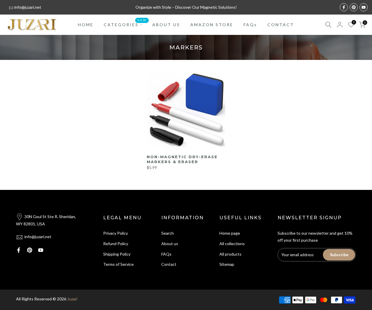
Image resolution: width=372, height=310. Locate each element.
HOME (86, 24)
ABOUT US (166, 24)
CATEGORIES (125, 24)
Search (167, 233)
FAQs (250, 24)
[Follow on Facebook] (344, 7)
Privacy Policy (115, 233)
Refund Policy (115, 243)
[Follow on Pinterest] (354, 7)
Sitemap (226, 264)
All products (230, 254)
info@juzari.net (27, 7)
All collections (232, 243)
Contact (168, 264)
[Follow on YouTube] (364, 7)
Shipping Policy (116, 254)
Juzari (72, 298)
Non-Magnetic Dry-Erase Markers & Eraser (182, 159)
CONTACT (280, 24)
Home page (229, 233)
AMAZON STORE (211, 24)
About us (169, 243)
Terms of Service (118, 264)
